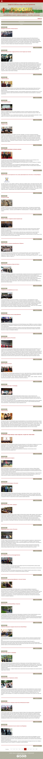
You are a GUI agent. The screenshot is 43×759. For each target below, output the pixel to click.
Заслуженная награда (5, 197)
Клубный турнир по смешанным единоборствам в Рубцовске (12, 243)
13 (22, 749)
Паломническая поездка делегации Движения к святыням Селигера (13, 579)
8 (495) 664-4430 (31, 753)
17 (33, 749)
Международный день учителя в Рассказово (9, 529)
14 (25, 749)
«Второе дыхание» (4, 410)
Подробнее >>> (37, 47)
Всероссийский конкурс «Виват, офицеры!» (9, 504)
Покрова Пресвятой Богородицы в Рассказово (9, 483)
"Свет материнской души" (6, 101)
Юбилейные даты (21, 21)
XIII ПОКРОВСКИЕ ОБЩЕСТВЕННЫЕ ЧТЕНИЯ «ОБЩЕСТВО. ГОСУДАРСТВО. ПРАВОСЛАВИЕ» (18, 434)
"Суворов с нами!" (4, 124)
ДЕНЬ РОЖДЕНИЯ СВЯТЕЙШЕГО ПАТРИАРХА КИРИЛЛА (11, 149)
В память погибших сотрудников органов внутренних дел (11, 218)
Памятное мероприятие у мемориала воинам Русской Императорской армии (15, 702)
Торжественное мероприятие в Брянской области (10, 264)
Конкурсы (7, 13)
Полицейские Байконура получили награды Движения (11, 314)
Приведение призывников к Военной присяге (9, 28)
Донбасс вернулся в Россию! (6, 363)
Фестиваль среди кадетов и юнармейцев (8, 652)
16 (30, 749)
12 (19, 749)
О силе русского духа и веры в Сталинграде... (9, 385)
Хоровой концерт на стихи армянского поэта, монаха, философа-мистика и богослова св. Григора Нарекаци (21, 174)
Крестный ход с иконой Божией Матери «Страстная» (10, 603)
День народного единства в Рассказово (8, 337)
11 (16, 749)
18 (36, 749)
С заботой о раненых (5, 78)
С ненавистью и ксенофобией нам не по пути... (9, 289)
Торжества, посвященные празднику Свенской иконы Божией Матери (13, 626)
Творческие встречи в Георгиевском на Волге (9, 677)
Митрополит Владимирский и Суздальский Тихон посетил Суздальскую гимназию (16, 51)
